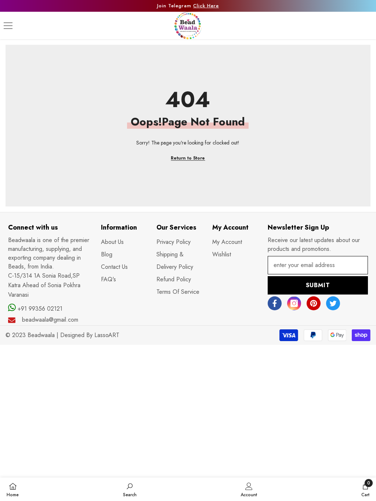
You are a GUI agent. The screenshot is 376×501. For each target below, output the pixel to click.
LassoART (106, 335)
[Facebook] (275, 303)
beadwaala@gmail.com (50, 319)
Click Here (206, 5)
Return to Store (188, 158)
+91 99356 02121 (39, 308)
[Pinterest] (314, 303)
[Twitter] (333, 303)
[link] (129, 489)
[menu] (8, 25)
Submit (318, 285)
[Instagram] (294, 303)
